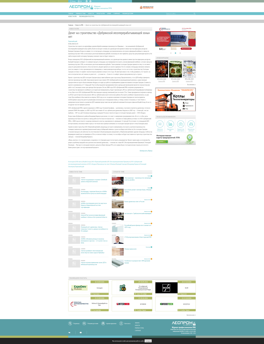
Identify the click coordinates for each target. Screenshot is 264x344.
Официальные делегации (191, 130)
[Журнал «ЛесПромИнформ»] (92, 7)
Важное (137, 323)
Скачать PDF (161, 81)
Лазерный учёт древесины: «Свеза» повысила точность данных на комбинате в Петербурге (94, 229)
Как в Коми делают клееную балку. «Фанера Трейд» (137, 191)
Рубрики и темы (80, 14)
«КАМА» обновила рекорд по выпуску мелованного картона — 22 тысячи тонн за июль (94, 241)
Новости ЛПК (72, 16)
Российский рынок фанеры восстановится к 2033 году (137, 226)
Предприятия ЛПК (170, 130)
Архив (109, 14)
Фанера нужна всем (130, 249)
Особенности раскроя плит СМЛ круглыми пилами (137, 262)
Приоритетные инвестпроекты (180, 130)
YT (81, 332)
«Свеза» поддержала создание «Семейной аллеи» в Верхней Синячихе (94, 181)
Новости (91, 14)
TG (90, 1)
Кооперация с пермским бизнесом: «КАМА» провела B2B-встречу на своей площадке (94, 192)
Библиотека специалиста (160, 130)
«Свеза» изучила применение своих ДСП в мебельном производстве (93, 263)
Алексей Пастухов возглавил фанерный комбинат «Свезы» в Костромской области (94, 216)
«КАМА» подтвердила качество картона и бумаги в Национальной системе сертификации (94, 205)
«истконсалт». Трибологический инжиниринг (138, 213)
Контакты (127, 323)
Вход (73, 1)
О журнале (117, 14)
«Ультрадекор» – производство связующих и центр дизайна (137, 179)
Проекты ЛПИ (101, 14)
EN (81, 1)
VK (87, 1)
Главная (70, 14)
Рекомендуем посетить (86, 16)
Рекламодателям (128, 14)
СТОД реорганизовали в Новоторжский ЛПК (137, 237)
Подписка (76, 323)
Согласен (148, 341)
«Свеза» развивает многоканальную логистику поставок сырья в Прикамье (92, 252)
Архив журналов (111, 323)
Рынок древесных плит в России (134, 201)
